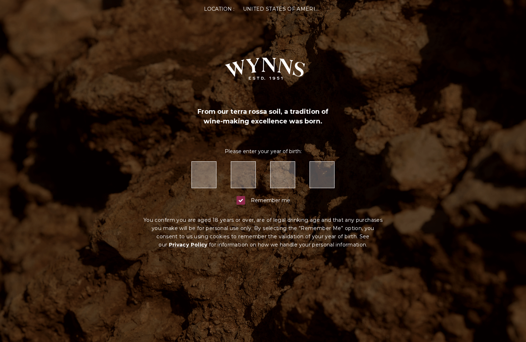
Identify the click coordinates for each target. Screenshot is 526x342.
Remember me (270, 200)
